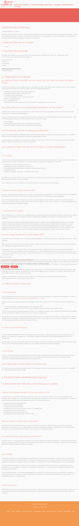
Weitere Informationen (6, 268)
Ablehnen (14, 266)
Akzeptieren (5, 266)
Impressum (16, 268)
